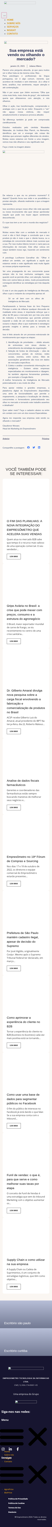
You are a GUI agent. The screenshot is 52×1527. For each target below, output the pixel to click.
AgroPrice (8, 1489)
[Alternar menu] (4, 15)
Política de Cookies (16, 1503)
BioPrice (8, 1492)
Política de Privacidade (18, 1499)
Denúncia (12, 1512)
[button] (28, 447)
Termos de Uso (14, 1508)
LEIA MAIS (14, 556)
